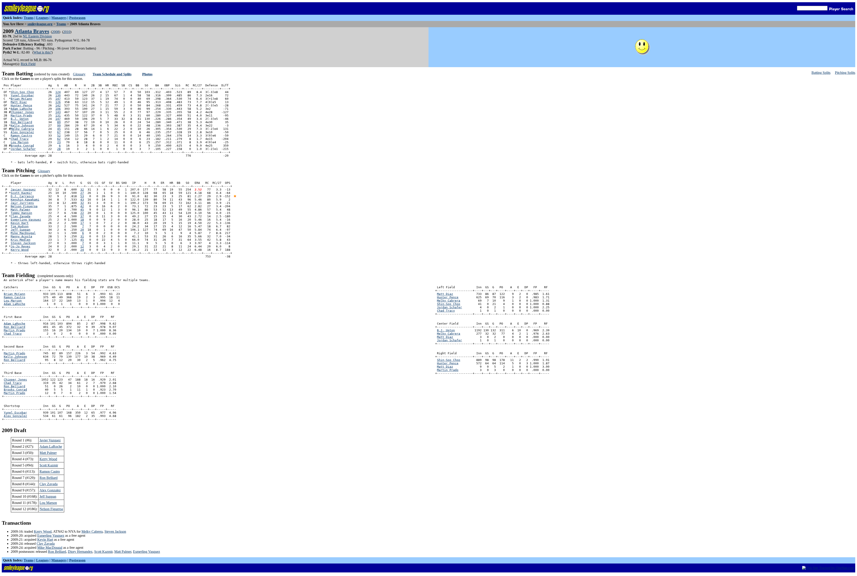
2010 (66, 32)
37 (82, 216)
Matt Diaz (19, 102)
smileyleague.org (39, 24)
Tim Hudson (20, 226)
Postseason (77, 18)
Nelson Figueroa (24, 206)
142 (58, 105)
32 (82, 189)
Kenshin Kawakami (25, 199)
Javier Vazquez (23, 189)
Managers (59, 18)
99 (59, 125)
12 (82, 246)
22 (82, 213)
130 (58, 95)
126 (58, 102)
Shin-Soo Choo (22, 92)
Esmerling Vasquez (26, 219)
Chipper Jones (22, 112)
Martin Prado (21, 115)
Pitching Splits (845, 73)
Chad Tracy (20, 139)
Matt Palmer (20, 209)
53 (82, 196)
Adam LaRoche (21, 108)
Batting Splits (820, 73)
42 (82, 206)
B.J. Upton (20, 118)
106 (58, 108)
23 (59, 142)
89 (59, 122)
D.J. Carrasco (22, 196)
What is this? (42, 52)
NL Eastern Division (37, 36)
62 (59, 139)
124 (58, 92)
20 (82, 229)
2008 (55, 32)
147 (58, 98)
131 (58, 115)
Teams (28, 18)
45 (59, 129)
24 (82, 249)
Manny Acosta (21, 236)
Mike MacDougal (23, 233)
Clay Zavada (20, 216)
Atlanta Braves (32, 31)
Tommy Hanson (21, 213)
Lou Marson (20, 142)
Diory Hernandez (80, 551)
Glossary (79, 74)
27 (82, 193)
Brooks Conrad (22, 145)
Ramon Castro (21, 135)
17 (82, 223)
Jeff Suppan (20, 229)
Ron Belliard (21, 122)
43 (82, 199)
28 (59, 149)
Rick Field (28, 64)
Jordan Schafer (23, 149)
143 (58, 112)
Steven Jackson (23, 243)
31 (82, 236)
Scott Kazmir (21, 193)
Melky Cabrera (22, 129)
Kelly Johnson (22, 125)
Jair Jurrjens (22, 203)
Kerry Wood (20, 249)
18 (82, 219)
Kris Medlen (20, 239)
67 (59, 132)
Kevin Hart (20, 223)
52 (59, 135)
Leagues (42, 18)
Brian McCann (21, 98)
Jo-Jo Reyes (20, 246)
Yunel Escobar (22, 95)
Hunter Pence (21, 105)
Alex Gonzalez (22, 132)
